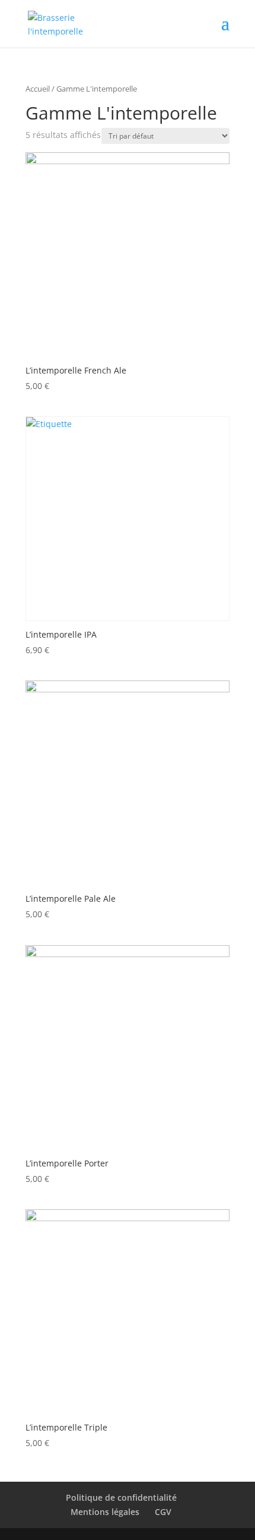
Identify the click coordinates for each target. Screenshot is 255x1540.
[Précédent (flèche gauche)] (21, 770)
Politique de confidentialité (121, 1497)
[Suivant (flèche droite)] (234, 770)
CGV (163, 1511)
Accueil (38, 88)
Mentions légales (105, 1511)
